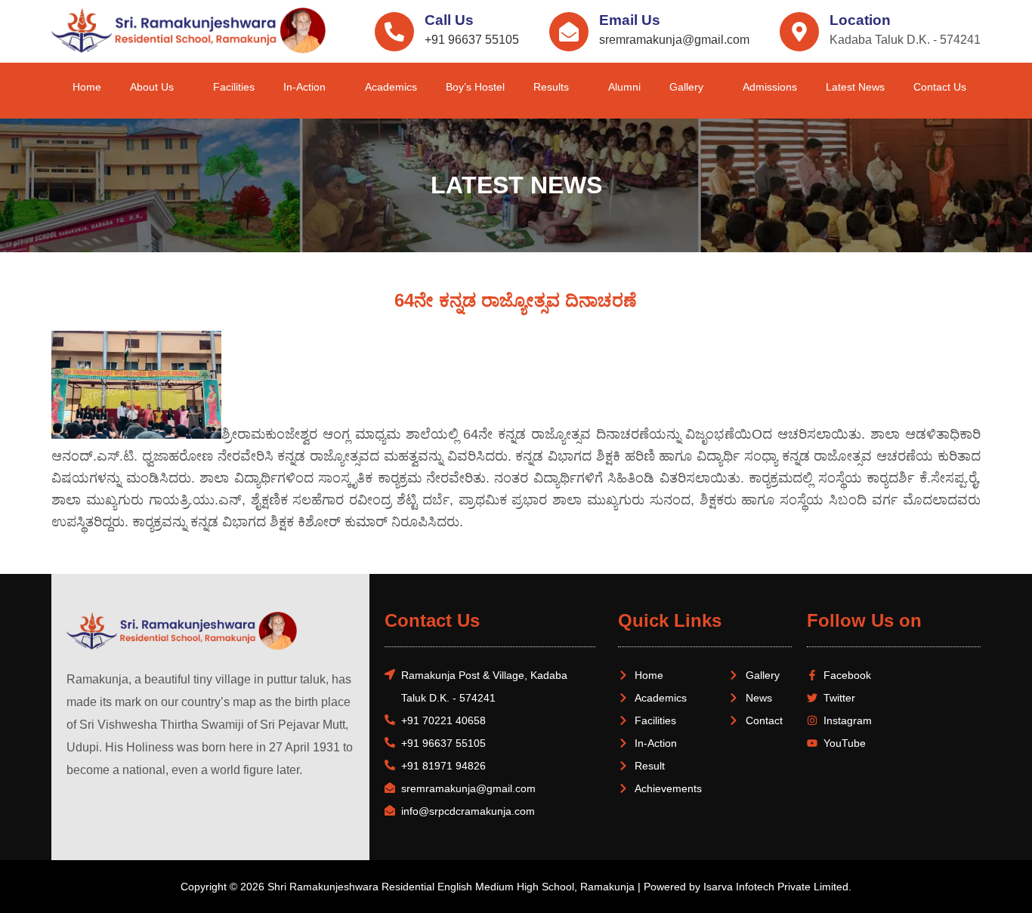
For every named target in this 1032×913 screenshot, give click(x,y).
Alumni (624, 87)
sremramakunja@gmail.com (674, 39)
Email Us (629, 20)
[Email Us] (569, 31)
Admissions (770, 87)
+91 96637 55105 (472, 39)
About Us (152, 87)
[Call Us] (394, 31)
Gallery (686, 87)
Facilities (234, 87)
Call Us (449, 20)
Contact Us (939, 87)
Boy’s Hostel (475, 87)
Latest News (855, 87)
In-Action (304, 87)
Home (87, 87)
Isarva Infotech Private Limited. (777, 887)
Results (551, 87)
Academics (391, 87)
